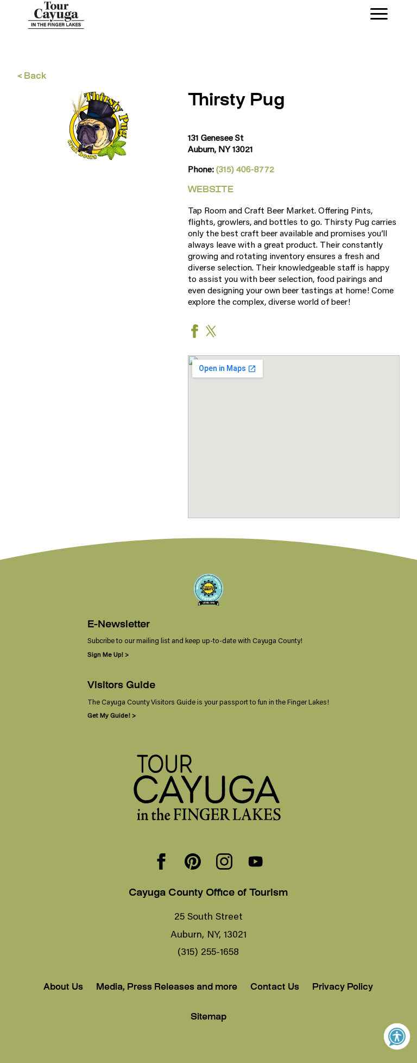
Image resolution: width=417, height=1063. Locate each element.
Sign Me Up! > (108, 654)
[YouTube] (256, 862)
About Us (63, 988)
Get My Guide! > (111, 715)
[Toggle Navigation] (379, 13)
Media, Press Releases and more (166, 988)
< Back (31, 77)
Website (210, 190)
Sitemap (208, 1018)
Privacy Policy (342, 988)
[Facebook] (161, 862)
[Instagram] (224, 862)
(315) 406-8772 (245, 168)
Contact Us (274, 988)
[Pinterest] (193, 862)
